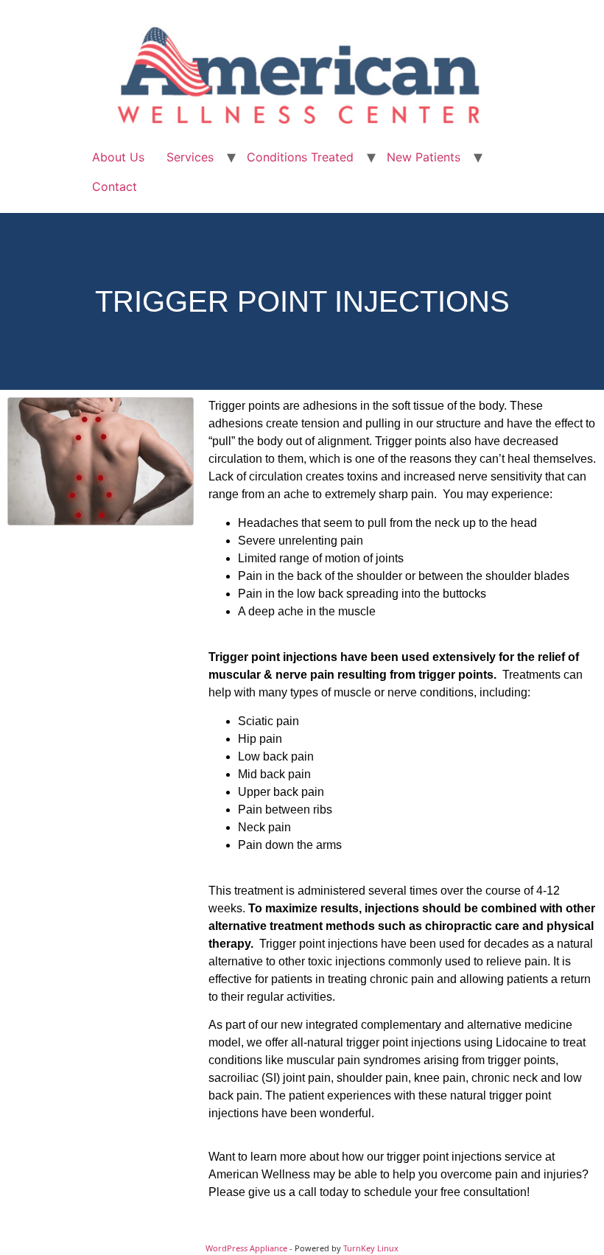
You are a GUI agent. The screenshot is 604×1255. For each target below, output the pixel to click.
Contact (114, 186)
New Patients (423, 157)
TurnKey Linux (370, 1248)
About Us (118, 157)
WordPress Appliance (246, 1248)
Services (190, 157)
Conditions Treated (300, 157)
